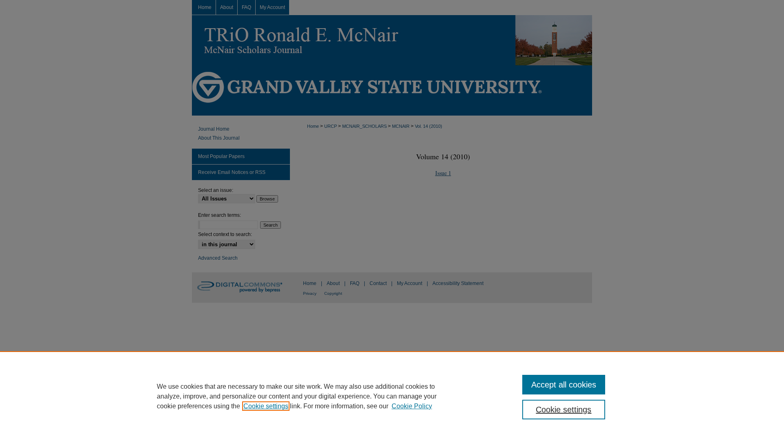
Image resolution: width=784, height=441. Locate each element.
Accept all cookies (563, 384)
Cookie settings (265, 406)
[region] (392, 396)
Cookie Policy (412, 406)
